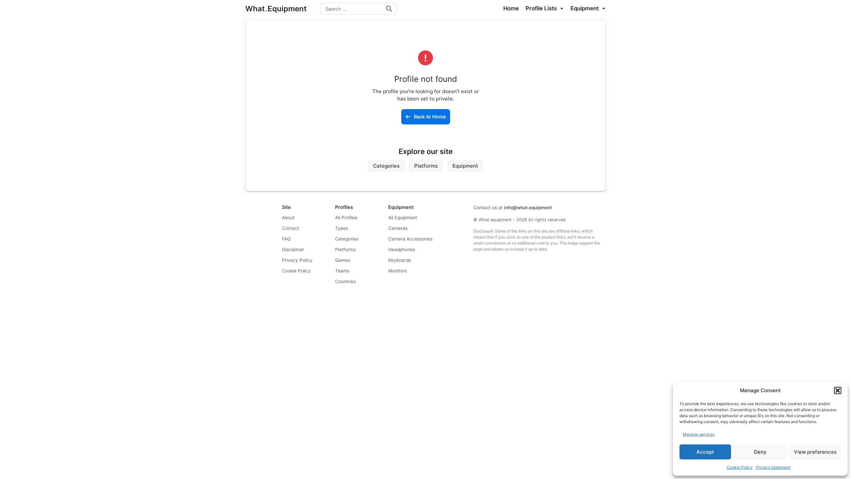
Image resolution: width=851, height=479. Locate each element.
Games (342, 260)
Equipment (585, 8)
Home (511, 8)
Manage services (699, 434)
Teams (342, 270)
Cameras (398, 228)
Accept (705, 452)
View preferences (815, 452)
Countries (345, 281)
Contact (290, 228)
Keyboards (399, 260)
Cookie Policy (740, 467)
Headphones (401, 249)
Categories (386, 166)
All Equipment (402, 217)
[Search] (389, 9)
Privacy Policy (297, 260)
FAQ (286, 238)
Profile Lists (542, 8)
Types (341, 228)
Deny (760, 452)
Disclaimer (293, 249)
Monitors (397, 270)
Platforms (426, 166)
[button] (837, 390)
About (288, 217)
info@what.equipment (528, 207)
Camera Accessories (410, 238)
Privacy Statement (773, 467)
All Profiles (346, 217)
